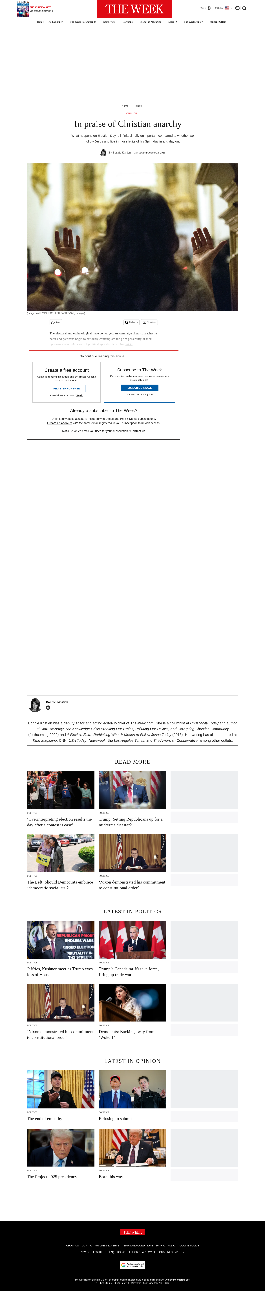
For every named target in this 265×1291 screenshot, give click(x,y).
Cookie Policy (189, 1245)
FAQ (111, 1252)
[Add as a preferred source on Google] (132, 1265)
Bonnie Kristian (122, 152)
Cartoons (127, 22)
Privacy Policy (166, 1245)
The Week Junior (193, 22)
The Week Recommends (83, 22)
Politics (138, 105)
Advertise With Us (93, 1252)
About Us (72, 1245)
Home (125, 105)
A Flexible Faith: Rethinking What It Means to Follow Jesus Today (119, 735)
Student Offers (218, 22)
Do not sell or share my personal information (150, 1252)
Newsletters (109, 22)
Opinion (131, 113)
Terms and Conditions (137, 1245)
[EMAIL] (49, 707)
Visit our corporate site (178, 1280)
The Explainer (55, 22)
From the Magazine (150, 22)
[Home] (40, 22)
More (171, 22)
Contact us (137, 431)
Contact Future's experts (100, 1245)
